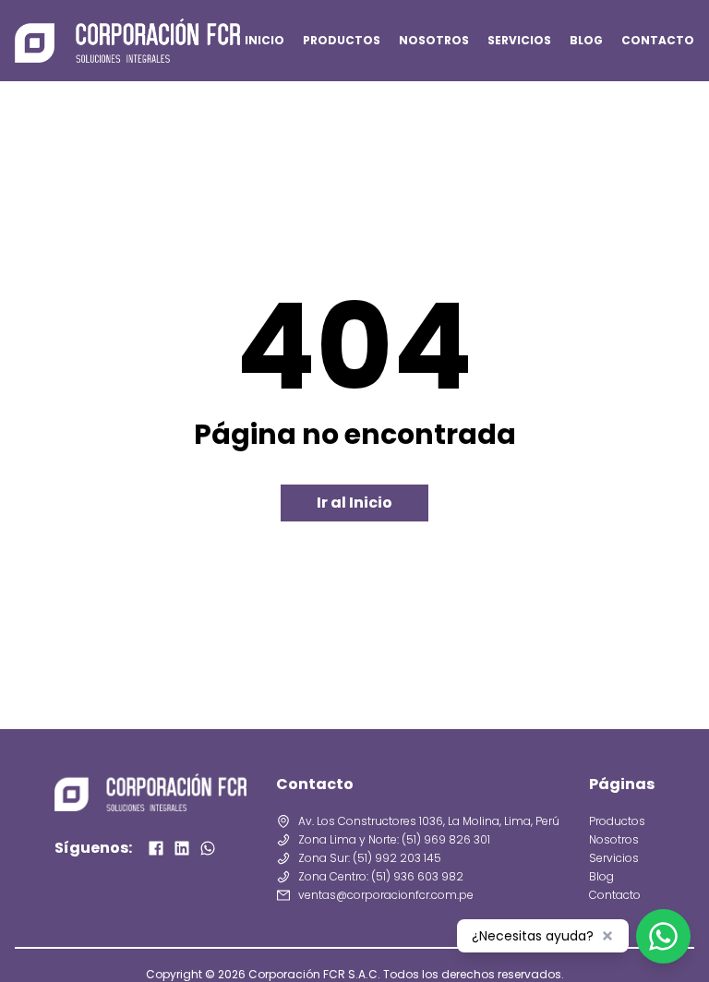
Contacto (615, 895)
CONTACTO (657, 40)
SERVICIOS (519, 40)
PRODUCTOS (341, 40)
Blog (601, 876)
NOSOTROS (434, 40)
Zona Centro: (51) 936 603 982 (380, 876)
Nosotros (614, 839)
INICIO (264, 40)
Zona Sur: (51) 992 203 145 (369, 858)
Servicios (614, 858)
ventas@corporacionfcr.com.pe (386, 895)
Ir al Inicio (354, 502)
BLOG (586, 40)
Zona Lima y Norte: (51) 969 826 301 (394, 839)
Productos (617, 821)
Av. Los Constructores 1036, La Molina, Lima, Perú (428, 821)
